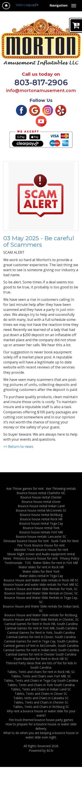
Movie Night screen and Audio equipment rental (41, 554)
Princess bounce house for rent (35, 558)
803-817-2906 (41, 82)
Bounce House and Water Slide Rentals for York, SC (41, 589)
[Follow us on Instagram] (47, 110)
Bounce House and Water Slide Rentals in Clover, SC (41, 593)
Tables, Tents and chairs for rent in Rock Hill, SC (41, 672)
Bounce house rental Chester (41, 497)
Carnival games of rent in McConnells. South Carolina (41, 646)
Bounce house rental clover (41, 502)
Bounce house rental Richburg (41, 515)
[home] (6, 5)
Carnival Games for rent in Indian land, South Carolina (41, 650)
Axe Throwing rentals (61, 488)
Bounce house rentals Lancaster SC (41, 536)
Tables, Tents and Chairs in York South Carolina (41, 685)
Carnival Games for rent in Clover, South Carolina (41, 637)
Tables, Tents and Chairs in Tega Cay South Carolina (41, 680)
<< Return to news (18, 446)
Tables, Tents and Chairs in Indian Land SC (41, 689)
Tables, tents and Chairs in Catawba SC (41, 698)
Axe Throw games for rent (25, 488)
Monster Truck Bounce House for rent (41, 550)
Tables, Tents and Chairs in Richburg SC (41, 707)
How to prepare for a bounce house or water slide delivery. (41, 726)
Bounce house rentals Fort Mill (41, 532)
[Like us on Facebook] (21, 110)
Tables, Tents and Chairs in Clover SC (41, 693)
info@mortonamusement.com (41, 91)
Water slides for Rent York (41, 571)
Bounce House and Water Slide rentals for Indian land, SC (41, 608)
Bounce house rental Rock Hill (41, 519)
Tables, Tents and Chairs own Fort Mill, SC (41, 676)
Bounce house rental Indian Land (41, 506)
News (7, 558)
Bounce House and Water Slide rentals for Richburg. (41, 615)
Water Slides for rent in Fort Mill (55, 563)
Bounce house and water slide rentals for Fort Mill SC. (41, 584)
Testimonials (13, 563)
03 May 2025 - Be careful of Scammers (38, 241)
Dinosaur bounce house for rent (26, 541)
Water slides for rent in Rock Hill (41, 567)
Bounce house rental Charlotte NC (41, 493)
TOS (28, 563)
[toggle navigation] (74, 5)
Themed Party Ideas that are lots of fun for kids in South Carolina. (41, 665)
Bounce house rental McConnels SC (41, 510)
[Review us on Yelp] (60, 110)
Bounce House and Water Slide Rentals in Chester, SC (41, 619)
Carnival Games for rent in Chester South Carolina (41, 654)
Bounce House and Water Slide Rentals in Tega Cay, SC (41, 600)
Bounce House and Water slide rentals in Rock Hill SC (41, 580)
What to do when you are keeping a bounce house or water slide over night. (41, 735)
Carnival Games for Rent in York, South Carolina (41, 632)
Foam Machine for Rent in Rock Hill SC (41, 659)
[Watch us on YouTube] (41, 121)
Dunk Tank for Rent (65, 541)
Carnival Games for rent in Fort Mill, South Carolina (41, 628)
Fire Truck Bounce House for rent (41, 545)
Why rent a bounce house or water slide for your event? (41, 713)
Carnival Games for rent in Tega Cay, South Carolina (41, 641)
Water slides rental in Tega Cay (41, 576)
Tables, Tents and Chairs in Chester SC (41, 702)
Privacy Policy (69, 558)
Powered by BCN (41, 750)
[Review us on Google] (34, 110)
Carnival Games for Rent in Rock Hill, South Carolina (41, 624)
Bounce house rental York (41, 528)
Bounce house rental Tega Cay (41, 523)
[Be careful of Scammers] (41, 196)
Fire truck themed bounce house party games (41, 720)
